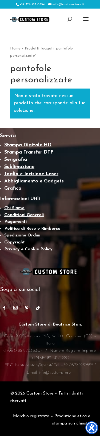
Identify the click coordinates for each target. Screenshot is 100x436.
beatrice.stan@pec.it (33, 365)
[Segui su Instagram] (15, 308)
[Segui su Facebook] (4, 308)
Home (15, 49)
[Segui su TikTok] (38, 308)
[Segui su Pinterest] (26, 308)
